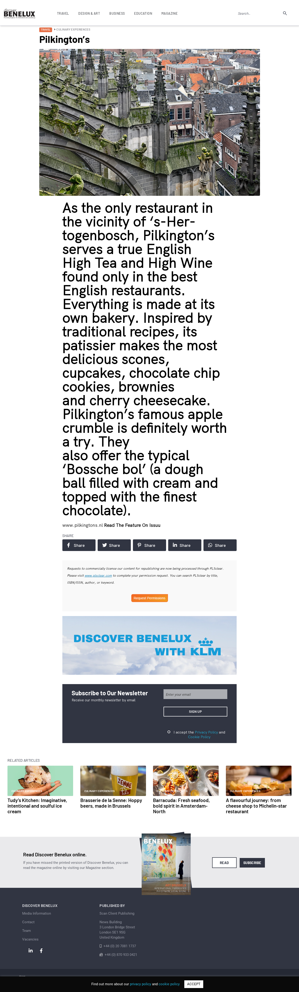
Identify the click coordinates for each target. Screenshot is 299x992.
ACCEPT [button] (193, 984)
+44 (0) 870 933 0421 (121, 955)
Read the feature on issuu (132, 525)
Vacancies (30, 939)
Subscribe (252, 863)
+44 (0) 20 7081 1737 (119, 946)
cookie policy (169, 984)
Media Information (36, 913)
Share (79, 545)
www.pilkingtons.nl (83, 525)
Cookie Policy (199, 736)
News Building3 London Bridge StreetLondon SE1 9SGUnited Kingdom (117, 930)
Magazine (169, 13)
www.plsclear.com (98, 575)
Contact (28, 922)
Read (224, 863)
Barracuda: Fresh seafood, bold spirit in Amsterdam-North (181, 805)
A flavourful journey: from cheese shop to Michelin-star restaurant (256, 805)
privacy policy (140, 984)
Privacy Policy (206, 732)
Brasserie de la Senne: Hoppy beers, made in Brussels (111, 803)
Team (26, 931)
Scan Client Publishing (117, 913)
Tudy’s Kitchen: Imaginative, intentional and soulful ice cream (37, 805)
